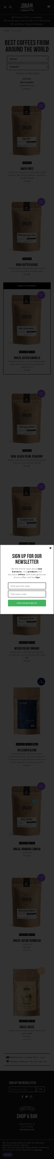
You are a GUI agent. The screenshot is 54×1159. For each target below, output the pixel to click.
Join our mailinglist (27, 603)
